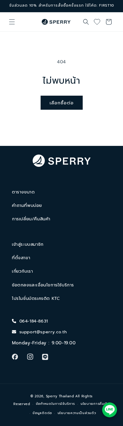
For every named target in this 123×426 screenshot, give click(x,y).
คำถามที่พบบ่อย (27, 205)
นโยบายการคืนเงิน (95, 403)
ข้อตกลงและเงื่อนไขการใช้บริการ (43, 285)
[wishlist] (99, 21)
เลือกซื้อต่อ (62, 103)
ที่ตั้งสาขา (21, 258)
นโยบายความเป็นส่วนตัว (77, 413)
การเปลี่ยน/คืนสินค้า (31, 219)
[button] (12, 21)
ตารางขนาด (23, 192)
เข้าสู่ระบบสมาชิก (28, 244)
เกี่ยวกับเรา (22, 271)
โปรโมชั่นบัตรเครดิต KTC (36, 298)
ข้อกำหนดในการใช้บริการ (55, 403)
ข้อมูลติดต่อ (42, 413)
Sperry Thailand (60, 396)
